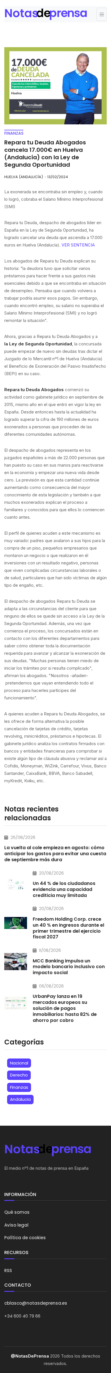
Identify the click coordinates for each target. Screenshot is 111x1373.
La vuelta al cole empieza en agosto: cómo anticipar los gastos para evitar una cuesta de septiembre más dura (55, 853)
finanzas (13, 133)
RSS (8, 1270)
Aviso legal (16, 1225)
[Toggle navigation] (101, 14)
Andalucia (20, 1099)
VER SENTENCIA (78, 245)
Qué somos (17, 1212)
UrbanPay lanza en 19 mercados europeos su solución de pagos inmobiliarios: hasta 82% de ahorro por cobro (65, 1008)
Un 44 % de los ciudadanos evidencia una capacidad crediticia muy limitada (64, 889)
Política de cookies (25, 1238)
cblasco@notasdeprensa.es (35, 1303)
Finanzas (19, 1087)
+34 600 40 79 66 (22, 1316)
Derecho (19, 1075)
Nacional (19, 1063)
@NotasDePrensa (30, 1356)
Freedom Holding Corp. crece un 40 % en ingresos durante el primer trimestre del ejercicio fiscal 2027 (68, 928)
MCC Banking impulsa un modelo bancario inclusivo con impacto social (69, 967)
